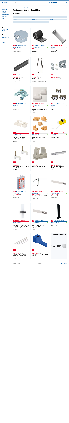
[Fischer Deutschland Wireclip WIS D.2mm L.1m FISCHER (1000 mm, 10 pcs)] (40, 187)
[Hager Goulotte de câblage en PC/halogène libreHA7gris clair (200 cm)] (58, 158)
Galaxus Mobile (4, 39)
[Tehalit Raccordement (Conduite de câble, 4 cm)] (58, 70)
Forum (3, 44)
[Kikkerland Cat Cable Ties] (58, 99)
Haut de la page (64, 263)
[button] (28, 47)
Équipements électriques (4, 12)
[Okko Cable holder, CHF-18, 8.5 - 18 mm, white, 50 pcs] (21, 158)
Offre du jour (4, 35)
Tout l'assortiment (5, 7)
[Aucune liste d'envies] (64, 3)
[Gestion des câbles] (59, 246)
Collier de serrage (5, 18)
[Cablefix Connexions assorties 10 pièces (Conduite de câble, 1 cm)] (40, 128)
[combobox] (18, 25)
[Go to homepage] (5, 3)
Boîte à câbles (5, 16)
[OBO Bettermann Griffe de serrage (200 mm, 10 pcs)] (21, 99)
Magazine (3, 42)
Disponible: (24, 24)
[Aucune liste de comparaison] (61, 3)
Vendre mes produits (5, 37)
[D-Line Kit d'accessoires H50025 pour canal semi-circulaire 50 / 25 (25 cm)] (40, 99)
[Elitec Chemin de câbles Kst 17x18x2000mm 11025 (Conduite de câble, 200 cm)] (40, 216)
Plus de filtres (58, 21)
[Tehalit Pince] (58, 216)
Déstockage (4, 9)
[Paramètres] (50, 3)
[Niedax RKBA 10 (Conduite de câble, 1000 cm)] (21, 70)
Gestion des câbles (5, 14)
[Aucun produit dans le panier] (66, 3)
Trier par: (14, 24)
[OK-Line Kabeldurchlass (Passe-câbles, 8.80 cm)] (21, 41)
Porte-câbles (4, 24)
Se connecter (54, 2)
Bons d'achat (4, 40)
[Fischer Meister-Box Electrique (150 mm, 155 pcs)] (21, 187)
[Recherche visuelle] (46, 3)
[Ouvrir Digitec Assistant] (59, 3)
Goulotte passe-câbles (5, 21)
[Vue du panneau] (64, 25)
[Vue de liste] (66, 25)
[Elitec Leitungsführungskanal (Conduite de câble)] (58, 187)
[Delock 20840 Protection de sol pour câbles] (40, 41)
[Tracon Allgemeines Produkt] (40, 158)
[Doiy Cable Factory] (58, 128)
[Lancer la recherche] (14, 3)
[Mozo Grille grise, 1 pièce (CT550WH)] (58, 41)
